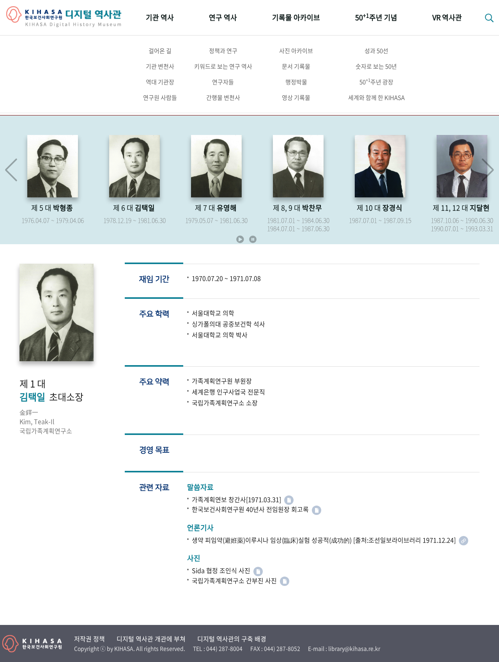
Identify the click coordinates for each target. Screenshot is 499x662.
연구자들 (223, 82)
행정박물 (296, 82)
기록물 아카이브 (296, 17)
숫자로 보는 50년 (376, 66)
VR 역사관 (447, 17)
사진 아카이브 (296, 50)
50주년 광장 (376, 81)
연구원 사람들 (160, 97)
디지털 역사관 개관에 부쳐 (151, 638)
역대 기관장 (160, 82)
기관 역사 (160, 17)
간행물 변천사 (223, 97)
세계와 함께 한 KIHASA (376, 97)
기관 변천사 (160, 66)
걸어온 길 (160, 50)
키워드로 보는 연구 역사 (223, 66)
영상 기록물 (296, 97)
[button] (488, 170)
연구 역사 (223, 17)
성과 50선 (376, 50)
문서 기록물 (296, 66)
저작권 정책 (89, 638)
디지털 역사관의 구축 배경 (231, 638)
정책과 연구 (223, 50)
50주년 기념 (376, 17)
